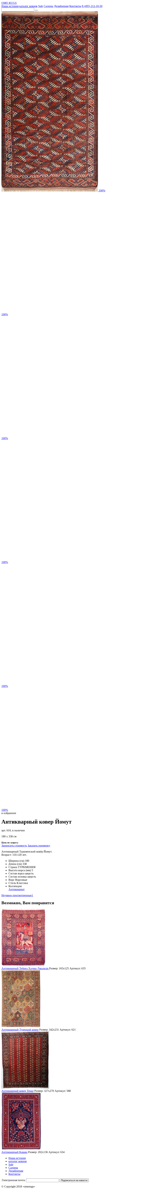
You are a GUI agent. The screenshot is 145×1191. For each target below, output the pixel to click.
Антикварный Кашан (14, 1152)
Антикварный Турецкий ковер (20, 1029)
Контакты (75, 6)
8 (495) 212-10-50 (92, 6)
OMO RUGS (9, 2)
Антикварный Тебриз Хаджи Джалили (25, 968)
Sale (40, 6)
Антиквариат (16, 889)
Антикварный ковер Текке (17, 1090)
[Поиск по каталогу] (36, 10)
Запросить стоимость (14, 845)
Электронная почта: (13, 1180)
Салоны (48, 6)
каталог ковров (28, 6)
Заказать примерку (39, 845)
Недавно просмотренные (17, 895)
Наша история (10, 6)
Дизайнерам (61, 6)
